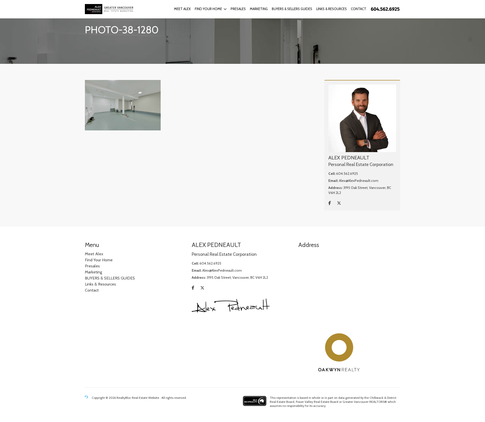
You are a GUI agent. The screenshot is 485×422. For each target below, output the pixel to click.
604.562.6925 (347, 173)
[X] (339, 203)
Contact (358, 9)
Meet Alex (182, 9)
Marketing (259, 9)
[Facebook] (329, 203)
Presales (238, 9)
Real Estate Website (146, 398)
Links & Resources (331, 9)
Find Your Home (208, 9)
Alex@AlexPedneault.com (358, 180)
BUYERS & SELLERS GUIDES (292, 9)
